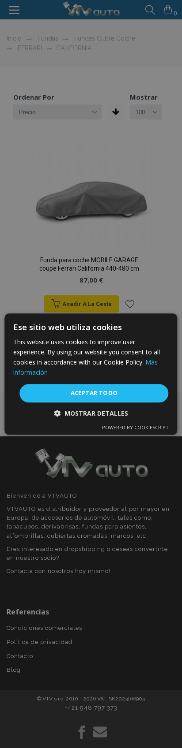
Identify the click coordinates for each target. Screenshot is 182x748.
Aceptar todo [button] (94, 393)
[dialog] (90, 374)
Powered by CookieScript (135, 427)
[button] (91, 413)
